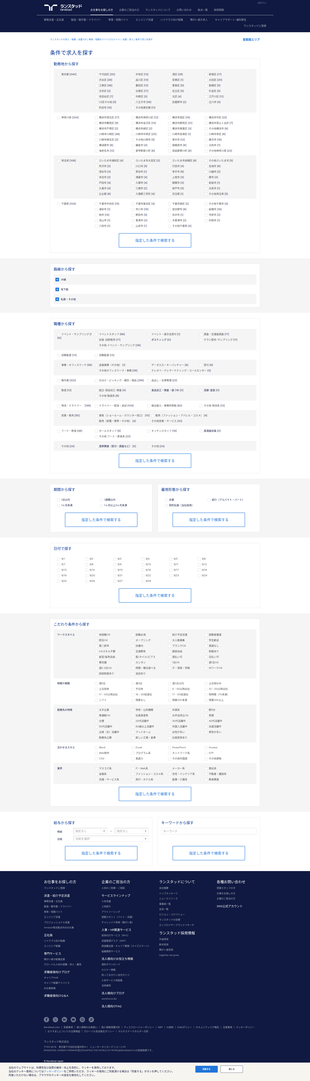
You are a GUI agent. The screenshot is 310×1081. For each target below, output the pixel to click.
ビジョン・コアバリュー (172, 914)
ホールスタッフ (108, 430)
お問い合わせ (184, 9)
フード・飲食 (68, 430)
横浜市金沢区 (143, 122)
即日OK (103, 640)
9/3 (119, 558)
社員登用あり (179, 737)
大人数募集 (178, 640)
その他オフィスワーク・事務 (115, 370)
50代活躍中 (105, 726)
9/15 (120, 569)
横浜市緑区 (142, 128)
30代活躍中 (179, 720)
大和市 (212, 145)
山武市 (139, 225)
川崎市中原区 (143, 133)
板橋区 (212, 85)
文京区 (103, 90)
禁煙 (211, 715)
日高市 (212, 188)
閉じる (232, 1069)
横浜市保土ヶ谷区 (219, 122)
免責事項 (68, 1027)
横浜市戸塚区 (106, 128)
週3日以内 (178, 683)
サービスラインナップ (116, 895)
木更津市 (177, 220)
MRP (160, 1027)
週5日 (102, 683)
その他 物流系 (212, 405)
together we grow (169, 955)
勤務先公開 (105, 737)
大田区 (212, 79)
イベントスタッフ (109, 334)
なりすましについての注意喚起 (64, 1031)
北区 (174, 96)
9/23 (176, 575)
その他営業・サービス (164, 420)
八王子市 (141, 101)
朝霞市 (176, 182)
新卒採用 (163, 944)
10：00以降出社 (218, 688)
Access (213, 747)
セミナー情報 (109, 969)
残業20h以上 (216, 699)
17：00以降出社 (108, 694)
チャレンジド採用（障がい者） (118, 922)
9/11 (176, 564)
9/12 (204, 564)
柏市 (101, 214)
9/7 (63, 564)
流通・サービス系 (109, 779)
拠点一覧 (203, 9)
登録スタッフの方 (226, 887)
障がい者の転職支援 (54, 959)
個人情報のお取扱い (87, 1027)
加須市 (212, 166)
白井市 (176, 214)
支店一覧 (163, 909)
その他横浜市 (216, 128)
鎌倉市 (139, 145)
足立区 (176, 90)
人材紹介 (106, 906)
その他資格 (215, 758)
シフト (103, 699)
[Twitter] (55, 1019)
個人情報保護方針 (110, 1027)
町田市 (103, 107)
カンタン (141, 662)
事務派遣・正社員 (54, 19)
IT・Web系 (142, 768)
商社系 (212, 768)
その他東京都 (143, 107)
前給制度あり (106, 673)
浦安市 (103, 209)
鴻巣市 (139, 177)
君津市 (139, 220)
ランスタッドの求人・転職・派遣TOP (68, 39)
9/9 (120, 564)
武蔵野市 (177, 101)
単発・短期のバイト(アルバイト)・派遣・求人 (111, 39)
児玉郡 (176, 193)
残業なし (141, 699)
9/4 (148, 558)
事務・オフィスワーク (73, 364)
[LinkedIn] (64, 1019)
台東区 (139, 90)
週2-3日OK (105, 667)
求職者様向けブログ (57, 972)
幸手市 (176, 171)
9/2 (91, 558)
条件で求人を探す (144, 39)
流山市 (103, 220)
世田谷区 (104, 96)
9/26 (92, 580)
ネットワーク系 (181, 752)
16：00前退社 (144, 694)
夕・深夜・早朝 (181, 667)
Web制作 (104, 752)
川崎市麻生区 (106, 139)
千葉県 (65, 203)
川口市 (139, 166)
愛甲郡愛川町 (143, 150)
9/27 (120, 580)
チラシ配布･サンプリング (218, 339)
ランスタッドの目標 (169, 919)
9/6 (204, 558)
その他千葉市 (216, 203)
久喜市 (103, 188)
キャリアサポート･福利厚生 (230, 19)
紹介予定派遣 (179, 634)
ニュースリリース (168, 898)
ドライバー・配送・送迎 (113, 405)
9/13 (64, 569)
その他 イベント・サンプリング (117, 345)
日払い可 (214, 656)
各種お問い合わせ (231, 882)
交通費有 (141, 651)
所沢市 (103, 166)
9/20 (92, 575)
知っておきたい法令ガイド (116, 974)
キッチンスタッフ (161, 430)
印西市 (212, 220)
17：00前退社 (180, 694)
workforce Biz (109, 998)
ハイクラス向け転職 (171, 19)
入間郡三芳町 (143, 193)
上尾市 (176, 177)
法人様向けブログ (113, 993)
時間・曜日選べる (146, 667)
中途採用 (163, 939)
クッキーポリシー (245, 1027)
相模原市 (177, 145)
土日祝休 (104, 688)
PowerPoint (179, 747)
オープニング (143, 640)
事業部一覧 (165, 903)
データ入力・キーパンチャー (167, 364)
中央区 (139, 74)
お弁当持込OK (180, 715)
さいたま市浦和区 (109, 160)
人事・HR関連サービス (116, 929)
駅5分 (212, 709)
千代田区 (104, 74)
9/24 (204, 575)
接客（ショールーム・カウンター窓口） (121, 415)
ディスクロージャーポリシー (139, 1027)
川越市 (212, 171)
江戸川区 (214, 96)
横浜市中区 (215, 117)
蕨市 (211, 177)
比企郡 (103, 193)
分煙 (101, 720)
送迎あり (141, 673)
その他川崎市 (143, 139)
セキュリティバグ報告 (207, 1027)
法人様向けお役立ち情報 (117, 958)
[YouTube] (73, 1019)
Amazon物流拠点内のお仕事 (59, 927)
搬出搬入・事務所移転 (164, 405)
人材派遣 (106, 901)
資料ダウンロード (111, 964)
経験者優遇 (215, 634)
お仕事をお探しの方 (101, 9)
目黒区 (176, 79)
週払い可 (177, 656)
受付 (206, 364)
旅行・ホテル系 (144, 779)
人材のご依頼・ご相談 (113, 887)
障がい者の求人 (199, 19)
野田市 (139, 214)
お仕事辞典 (50, 988)
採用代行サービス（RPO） (116, 935)
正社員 (48, 935)
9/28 (148, 580)
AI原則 (169, 1027)
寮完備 (103, 662)
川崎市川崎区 (106, 133)
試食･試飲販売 (107, 339)
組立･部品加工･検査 (110, 390)
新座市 (212, 182)
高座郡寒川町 (179, 150)
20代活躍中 (142, 720)
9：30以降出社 (181, 688)
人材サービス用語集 (112, 980)
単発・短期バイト (118, 19)
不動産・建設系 (217, 773)
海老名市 (104, 150)
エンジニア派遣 (144, 19)
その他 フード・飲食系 (112, 436)
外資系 (176, 709)
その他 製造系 (107, 395)
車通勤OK (104, 715)
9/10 (148, 564)
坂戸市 (176, 188)
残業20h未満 (179, 699)
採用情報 (219, 9)
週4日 (139, 683)
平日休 (139, 688)
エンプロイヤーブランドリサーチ (176, 925)
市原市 (212, 214)
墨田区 (139, 85)
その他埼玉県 (216, 193)
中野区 (139, 96)
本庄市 (103, 177)
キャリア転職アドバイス (57, 982)
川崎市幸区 (215, 133)
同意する (206, 1069)
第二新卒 (104, 645)
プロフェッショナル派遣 (57, 922)
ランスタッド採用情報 (177, 933)
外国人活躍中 (179, 726)
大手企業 (104, 709)
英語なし (214, 645)
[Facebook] (46, 1019)
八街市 (103, 225)
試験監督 (66, 355)
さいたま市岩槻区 (182, 160)
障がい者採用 (166, 949)
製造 (63, 390)
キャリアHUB (51, 977)
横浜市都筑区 (179, 122)
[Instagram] (82, 1019)
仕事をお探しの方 (226, 893)
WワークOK (215, 667)
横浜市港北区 (106, 117)
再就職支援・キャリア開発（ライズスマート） (126, 945)
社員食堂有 (142, 715)
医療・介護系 (179, 779)
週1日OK (214, 662)
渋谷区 (103, 79)
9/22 (148, 575)
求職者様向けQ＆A (56, 995)
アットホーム (143, 731)
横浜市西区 (178, 117)
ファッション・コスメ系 (149, 773)
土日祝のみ (215, 683)
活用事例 (106, 985)
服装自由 (177, 651)
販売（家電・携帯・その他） (115, 420)
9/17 (176, 569)
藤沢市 (212, 139)
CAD (101, 758)
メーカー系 (178, 768)
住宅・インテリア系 (183, 773)
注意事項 (227, 1027)
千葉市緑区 (178, 203)
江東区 (103, 85)
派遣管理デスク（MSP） (114, 940)
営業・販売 (67, 415)
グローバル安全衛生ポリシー (99, 1031)
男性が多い (215, 731)
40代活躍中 (215, 720)
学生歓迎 (214, 640)
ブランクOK (179, 645)
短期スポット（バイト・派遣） (118, 916)
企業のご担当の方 (129, 9)
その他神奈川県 (217, 150)
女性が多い (178, 731)
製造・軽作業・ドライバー (86, 19)
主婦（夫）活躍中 (109, 731)
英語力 (139, 758)
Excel (139, 747)
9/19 (64, 575)
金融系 (103, 773)
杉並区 (212, 90)
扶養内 (139, 645)
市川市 (139, 209)
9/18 (204, 569)
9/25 (64, 580)
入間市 (139, 182)
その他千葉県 (179, 225)
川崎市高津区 (179, 133)
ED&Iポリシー (184, 1027)
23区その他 (105, 101)
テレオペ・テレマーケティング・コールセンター (179, 370)
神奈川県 (66, 117)
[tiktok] (91, 1019)
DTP (211, 752)
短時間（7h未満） (219, 694)
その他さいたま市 (219, 160)
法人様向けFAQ (111, 1006)
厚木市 (176, 139)
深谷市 (103, 171)
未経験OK (104, 634)
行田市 (176, 166)
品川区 (139, 79)
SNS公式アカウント (230, 906)
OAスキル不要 (107, 651)
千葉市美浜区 (143, 203)
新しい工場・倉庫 (146, 737)
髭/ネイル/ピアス (145, 656)
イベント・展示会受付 (164, 334)
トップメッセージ (168, 893)
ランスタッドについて (157, 9)
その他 (65, 446)
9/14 (92, 569)
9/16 (148, 569)
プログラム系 (143, 752)
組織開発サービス (111, 951)
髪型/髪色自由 (107, 656)
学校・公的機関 (144, 709)
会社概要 (163, 887)
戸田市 (103, 182)
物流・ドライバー (72, 405)
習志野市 (177, 209)
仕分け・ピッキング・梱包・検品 (118, 380)
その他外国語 (179, 758)
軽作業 (65, 380)
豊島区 (176, 85)
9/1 (63, 558)
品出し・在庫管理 (161, 380)
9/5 (176, 558)
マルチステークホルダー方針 (133, 1031)
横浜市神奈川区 (144, 117)
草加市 (139, 171)
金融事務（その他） (110, 364)
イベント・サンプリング (75, 334)
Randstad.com (52, 1027)
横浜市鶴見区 (106, 122)
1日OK (176, 662)
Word (102, 747)
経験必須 (141, 634)
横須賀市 (104, 145)
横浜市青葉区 (179, 128)
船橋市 (212, 209)
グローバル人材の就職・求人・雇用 (62, 964)
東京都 (65, 74)
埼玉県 (65, 160)
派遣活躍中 (215, 726)
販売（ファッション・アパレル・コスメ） (179, 415)
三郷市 (139, 188)
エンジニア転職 (52, 945)
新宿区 (212, 74)
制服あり (214, 651)
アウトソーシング (111, 911)
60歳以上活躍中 (145, 726)
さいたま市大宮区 (146, 160)
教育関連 (214, 779)
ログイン (262, 3)
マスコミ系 (105, 768)
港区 (174, 74)
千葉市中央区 (106, 203)
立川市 (212, 101)
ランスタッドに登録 (255, 25)
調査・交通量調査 (214, 334)
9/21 (120, 575)
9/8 (91, 564)
